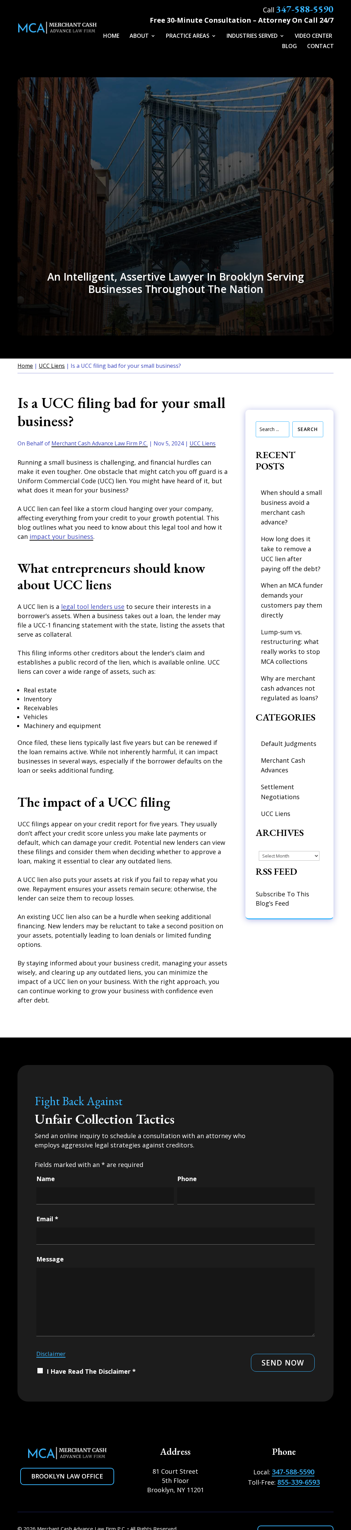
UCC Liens (203, 443)
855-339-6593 (298, 1482)
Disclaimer (50, 1354)
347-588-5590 (305, 9)
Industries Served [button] (252, 36)
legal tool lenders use (92, 606)
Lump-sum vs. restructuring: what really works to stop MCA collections (290, 647)
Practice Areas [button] (187, 36)
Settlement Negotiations (280, 792)
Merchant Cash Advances (283, 765)
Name (45, 1179)
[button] (340, 1487)
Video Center (313, 36)
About (139, 36)
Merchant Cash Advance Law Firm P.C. (99, 443)
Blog (289, 47)
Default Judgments (288, 743)
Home (111, 36)
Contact (320, 47)
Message (50, 1259)
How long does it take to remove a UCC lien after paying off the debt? (290, 554)
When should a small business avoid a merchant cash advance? (291, 507)
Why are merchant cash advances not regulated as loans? (289, 688)
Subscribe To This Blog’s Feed (282, 898)
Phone (187, 1179)
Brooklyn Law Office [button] (67, 1476)
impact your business (61, 536)
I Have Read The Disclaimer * (91, 1371)
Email (47, 1219)
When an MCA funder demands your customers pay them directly (292, 600)
